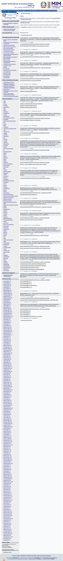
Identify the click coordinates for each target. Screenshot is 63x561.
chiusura (5, 139)
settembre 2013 (7, 518)
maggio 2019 (6, 414)
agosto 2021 (6, 373)
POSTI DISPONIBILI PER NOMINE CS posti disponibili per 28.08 (34, 45)
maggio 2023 (6, 340)
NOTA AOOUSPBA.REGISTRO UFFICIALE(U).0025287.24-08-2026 (35, 118)
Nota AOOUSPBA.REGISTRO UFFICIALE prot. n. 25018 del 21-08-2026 (36, 207)
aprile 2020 (6, 397)
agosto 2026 (6, 281)
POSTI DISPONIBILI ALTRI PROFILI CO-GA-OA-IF (31, 316)
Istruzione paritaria (8, 199)
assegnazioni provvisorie (9, 117)
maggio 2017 (6, 451)
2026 (5, 102)
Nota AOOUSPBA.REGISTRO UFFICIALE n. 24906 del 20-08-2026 (35, 246)
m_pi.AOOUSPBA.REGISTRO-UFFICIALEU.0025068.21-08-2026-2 (35, 178)
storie (5, 259)
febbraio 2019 (7, 418)
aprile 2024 (6, 323)
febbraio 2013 (7, 529)
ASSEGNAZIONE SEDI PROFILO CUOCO (29, 267)
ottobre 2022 (6, 351)
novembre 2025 (7, 294)
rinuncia (5, 233)
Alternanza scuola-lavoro (9, 45)
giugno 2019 (6, 412)
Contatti (47, 10)
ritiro (4, 236)
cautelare (6, 134)
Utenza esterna (7, 267)
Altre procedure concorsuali (10, 46)
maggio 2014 (6, 506)
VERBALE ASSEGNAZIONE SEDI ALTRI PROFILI (31, 103)
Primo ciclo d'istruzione (9, 224)
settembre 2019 (7, 408)
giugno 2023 (6, 339)
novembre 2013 (7, 515)
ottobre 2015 (6, 480)
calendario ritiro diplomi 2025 (10, 128)
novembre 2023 (7, 331)
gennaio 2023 (7, 346)
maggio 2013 (6, 524)
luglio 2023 (6, 337)
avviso (5, 124)
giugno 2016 (6, 468)
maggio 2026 (6, 285)
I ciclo (5, 183)
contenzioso (6, 143)
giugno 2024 (6, 320)
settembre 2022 (7, 353)
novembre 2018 (7, 423)
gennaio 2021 (7, 383)
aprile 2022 (6, 360)
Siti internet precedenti (31, 555)
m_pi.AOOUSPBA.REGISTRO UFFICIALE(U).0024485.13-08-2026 (35, 298)
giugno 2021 (6, 376)
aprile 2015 (6, 489)
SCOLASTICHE (7, 247)
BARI (5, 125)
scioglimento (6, 244)
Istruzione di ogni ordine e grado (11, 196)
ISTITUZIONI (6, 192)
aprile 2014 (6, 507)
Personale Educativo (8, 219)
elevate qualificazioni (8, 163)
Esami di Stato (7, 59)
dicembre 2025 (7, 293)
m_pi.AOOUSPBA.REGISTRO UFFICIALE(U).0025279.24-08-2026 (35, 150)
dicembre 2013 (7, 513)
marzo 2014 (6, 509)
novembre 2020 (7, 386)
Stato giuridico (7, 77)
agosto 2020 (6, 391)
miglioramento (7, 209)
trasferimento (6, 264)
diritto (5, 154)
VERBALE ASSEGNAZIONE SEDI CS (28, 91)
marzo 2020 (6, 399)
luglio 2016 (6, 466)
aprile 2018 (6, 434)
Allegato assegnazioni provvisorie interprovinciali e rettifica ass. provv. (35, 248)
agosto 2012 (6, 538)
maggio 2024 (6, 322)
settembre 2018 (7, 426)
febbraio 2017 (7, 455)
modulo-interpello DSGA (25, 134)
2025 (5, 101)
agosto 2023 (6, 336)
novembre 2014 (7, 497)
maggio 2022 (6, 359)
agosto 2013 (6, 520)
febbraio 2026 (7, 290)
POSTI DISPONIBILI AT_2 (26, 281)
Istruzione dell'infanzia (8, 194)
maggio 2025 (6, 304)
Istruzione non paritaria (8, 197)
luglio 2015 (6, 484)
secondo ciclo (7, 250)
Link (56, 10)
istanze (5, 191)
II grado (5, 185)
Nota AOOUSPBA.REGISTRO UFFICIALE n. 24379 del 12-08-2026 (35, 309)
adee (5, 108)
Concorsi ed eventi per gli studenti (11, 96)
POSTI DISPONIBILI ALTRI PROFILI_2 (28, 285)
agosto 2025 (6, 299)
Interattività (51, 10)
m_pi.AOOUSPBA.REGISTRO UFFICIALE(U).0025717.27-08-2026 (35, 56)
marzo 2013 (6, 527)
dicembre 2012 (7, 532)
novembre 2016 (7, 460)
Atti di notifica (6, 89)
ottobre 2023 (6, 333)
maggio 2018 (6, 432)
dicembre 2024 (7, 311)
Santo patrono (7, 242)
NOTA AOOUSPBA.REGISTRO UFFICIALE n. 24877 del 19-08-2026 (35, 262)
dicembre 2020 (7, 385)
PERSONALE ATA (8, 218)
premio (5, 221)
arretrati (5, 114)
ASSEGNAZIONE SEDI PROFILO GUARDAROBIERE (32, 269)
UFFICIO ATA (6, 265)
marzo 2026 (6, 288)
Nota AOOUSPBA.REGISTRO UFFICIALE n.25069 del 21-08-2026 (34, 162)
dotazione (6, 157)
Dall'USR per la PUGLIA (9, 82)
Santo (5, 241)
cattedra (5, 133)
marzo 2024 (6, 325)
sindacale (6, 255)
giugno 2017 (6, 449)
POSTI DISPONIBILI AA (25, 310)
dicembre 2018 (7, 422)
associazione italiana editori (10, 120)
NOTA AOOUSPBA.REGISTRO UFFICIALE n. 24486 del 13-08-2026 (35, 279)
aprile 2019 (6, 415)
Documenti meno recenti (26, 35)
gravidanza (6, 182)
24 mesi (5, 104)
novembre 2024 (7, 313)
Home (3, 10)
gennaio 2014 (7, 512)
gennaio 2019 (7, 420)
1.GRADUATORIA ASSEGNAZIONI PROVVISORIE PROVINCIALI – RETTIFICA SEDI (39, 300)
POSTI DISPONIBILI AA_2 (26, 283)
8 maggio (6, 105)
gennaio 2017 (7, 457)
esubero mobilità (7, 171)
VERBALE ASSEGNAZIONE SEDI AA (28, 107)
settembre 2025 (7, 297)
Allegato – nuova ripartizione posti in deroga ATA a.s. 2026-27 (33, 164)
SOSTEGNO (6, 256)
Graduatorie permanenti (9, 180)
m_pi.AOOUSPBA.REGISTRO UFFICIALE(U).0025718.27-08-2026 (35, 44)
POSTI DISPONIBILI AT (25, 312)
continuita (6, 145)
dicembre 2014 (7, 495)
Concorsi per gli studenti (9, 52)
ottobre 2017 (6, 443)
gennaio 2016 (7, 475)
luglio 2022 (6, 356)
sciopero (5, 246)
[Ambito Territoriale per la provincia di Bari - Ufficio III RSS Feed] (4, 560)
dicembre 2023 (7, 330)
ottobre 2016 (6, 461)
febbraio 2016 (7, 474)
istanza (5, 189)
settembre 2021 (7, 371)
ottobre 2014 (6, 498)
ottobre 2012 (6, 535)
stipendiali (6, 258)
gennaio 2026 (7, 291)
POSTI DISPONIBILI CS (25, 314)
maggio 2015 (6, 487)
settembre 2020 (7, 389)
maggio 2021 (6, 377)
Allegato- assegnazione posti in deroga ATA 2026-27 (31, 219)
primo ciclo (6, 223)
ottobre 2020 (6, 388)
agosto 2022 (6, 354)
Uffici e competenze (28, 10)
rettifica (5, 230)
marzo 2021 (6, 380)
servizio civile (6, 252)
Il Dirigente (20, 10)
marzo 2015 (6, 490)
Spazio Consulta (12, 12)
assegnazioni (6, 116)
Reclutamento (7, 76)
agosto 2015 (6, 483)
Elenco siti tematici (47, 555)
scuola (5, 249)
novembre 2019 (7, 405)
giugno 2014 (6, 504)
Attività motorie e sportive (9, 49)
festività (5, 174)
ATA (4, 122)
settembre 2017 (7, 445)
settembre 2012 (7, 536)
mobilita (5, 210)
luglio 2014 (6, 503)
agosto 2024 (6, 317)
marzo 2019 (6, 417)
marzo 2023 (6, 343)
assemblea (6, 119)
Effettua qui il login (8, 552)
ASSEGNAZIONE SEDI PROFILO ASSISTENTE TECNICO (33, 265)
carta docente (6, 131)
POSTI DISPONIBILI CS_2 (26, 287)
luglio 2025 (6, 300)
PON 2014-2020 (7, 74)
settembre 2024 (7, 316)
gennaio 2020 (7, 402)
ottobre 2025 (6, 296)
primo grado (6, 226)
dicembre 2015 (7, 477)
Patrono (5, 215)
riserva (5, 235)
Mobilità (5, 67)
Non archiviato (7, 68)
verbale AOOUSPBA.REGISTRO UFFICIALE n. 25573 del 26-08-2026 (35, 67)
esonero (5, 170)
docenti (5, 156)
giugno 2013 (6, 523)
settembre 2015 (7, 481)
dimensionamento (7, 151)
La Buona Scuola (7, 65)
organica (5, 212)
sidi (4, 253)
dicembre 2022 (7, 348)
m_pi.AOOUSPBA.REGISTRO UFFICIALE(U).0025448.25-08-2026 (35, 78)
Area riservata (5, 12)
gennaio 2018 (7, 438)
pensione (6, 216)
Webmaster (23, 555)
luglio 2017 (6, 448)
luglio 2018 (6, 429)
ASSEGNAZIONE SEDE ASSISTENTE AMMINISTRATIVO (33, 263)
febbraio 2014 (7, 510)
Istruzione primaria (8, 200)
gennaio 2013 (7, 530)
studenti (5, 261)
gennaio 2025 (7, 310)
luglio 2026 (6, 282)
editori (5, 160)
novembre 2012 (7, 533)
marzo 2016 (6, 472)
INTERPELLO (7, 188)
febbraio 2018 (7, 437)
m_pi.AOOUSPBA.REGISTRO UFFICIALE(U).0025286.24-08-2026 (35, 132)
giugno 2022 (6, 357)
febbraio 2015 (7, 492)
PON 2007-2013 (7, 73)
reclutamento (6, 229)
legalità (5, 207)
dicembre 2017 (7, 440)
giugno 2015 (6, 486)
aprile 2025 (6, 305)
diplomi (5, 153)
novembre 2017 (7, 441)
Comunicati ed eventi (8, 51)
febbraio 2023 (7, 345)
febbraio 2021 (7, 382)
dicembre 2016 (7, 458)
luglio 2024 (6, 319)
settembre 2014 (7, 500)
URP (34, 10)
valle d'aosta (6, 270)
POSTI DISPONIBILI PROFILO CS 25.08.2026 (30, 120)
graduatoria (6, 179)
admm (5, 110)
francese (5, 177)
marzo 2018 (6, 435)
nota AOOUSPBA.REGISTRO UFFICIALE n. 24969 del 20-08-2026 (34, 217)
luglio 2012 (6, 540)
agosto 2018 (6, 428)
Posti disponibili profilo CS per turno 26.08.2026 (30, 80)
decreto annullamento (8, 148)
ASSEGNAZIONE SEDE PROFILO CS (28, 194)
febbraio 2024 (7, 327)
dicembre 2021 (7, 366)
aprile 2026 (6, 287)
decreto (5, 147)
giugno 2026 (6, 284)
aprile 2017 (6, 452)
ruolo (5, 238)
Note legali (39, 555)
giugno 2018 (6, 431)
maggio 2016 (6, 469)
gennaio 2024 (7, 328)
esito (5, 168)
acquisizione (6, 107)
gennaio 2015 (7, 494)
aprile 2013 (6, 526)
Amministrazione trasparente (11, 10)
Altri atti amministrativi (8, 48)
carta (5, 130)
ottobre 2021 (6, 369)
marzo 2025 (6, 307)
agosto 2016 (6, 464)
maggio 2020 (6, 395)
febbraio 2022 (7, 363)
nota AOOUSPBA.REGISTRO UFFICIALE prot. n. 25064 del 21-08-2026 (36, 192)
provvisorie (6, 227)
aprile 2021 (6, 379)
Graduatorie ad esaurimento (10, 64)
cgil (4, 137)
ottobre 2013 (6, 517)
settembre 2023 (7, 334)
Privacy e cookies (16, 555)
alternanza (6, 111)
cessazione (6, 136)
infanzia (5, 186)
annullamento (6, 113)
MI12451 (32, 42)
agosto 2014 (6, 501)
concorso (6, 142)
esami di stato (7, 165)
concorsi (5, 140)
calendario (6, 127)
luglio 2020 (6, 392)
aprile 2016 (6, 471)
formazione (6, 176)
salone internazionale (8, 239)
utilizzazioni (6, 268)
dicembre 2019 (7, 403)
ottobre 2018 (6, 425)
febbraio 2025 (7, 308)
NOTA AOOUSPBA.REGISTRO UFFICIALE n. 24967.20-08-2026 (34, 235)
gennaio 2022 (7, 365)
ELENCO (6, 162)
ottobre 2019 (6, 406)
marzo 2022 (6, 362)
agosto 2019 (6, 409)
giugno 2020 (6, 394)
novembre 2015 (7, 478)
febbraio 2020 (7, 400)
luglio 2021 (6, 374)
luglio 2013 (6, 521)
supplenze (6, 262)
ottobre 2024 (6, 314)
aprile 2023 (6, 342)
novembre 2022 (7, 350)
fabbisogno (6, 173)
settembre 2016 (7, 463)
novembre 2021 (7, 368)
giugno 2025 (6, 302)
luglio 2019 (6, 411)
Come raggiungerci (40, 10)
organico (5, 213)
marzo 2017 (6, 454)
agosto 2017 (6, 446)
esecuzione (6, 166)
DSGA (5, 159)
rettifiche (5, 232)
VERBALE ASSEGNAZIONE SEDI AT (28, 105)
